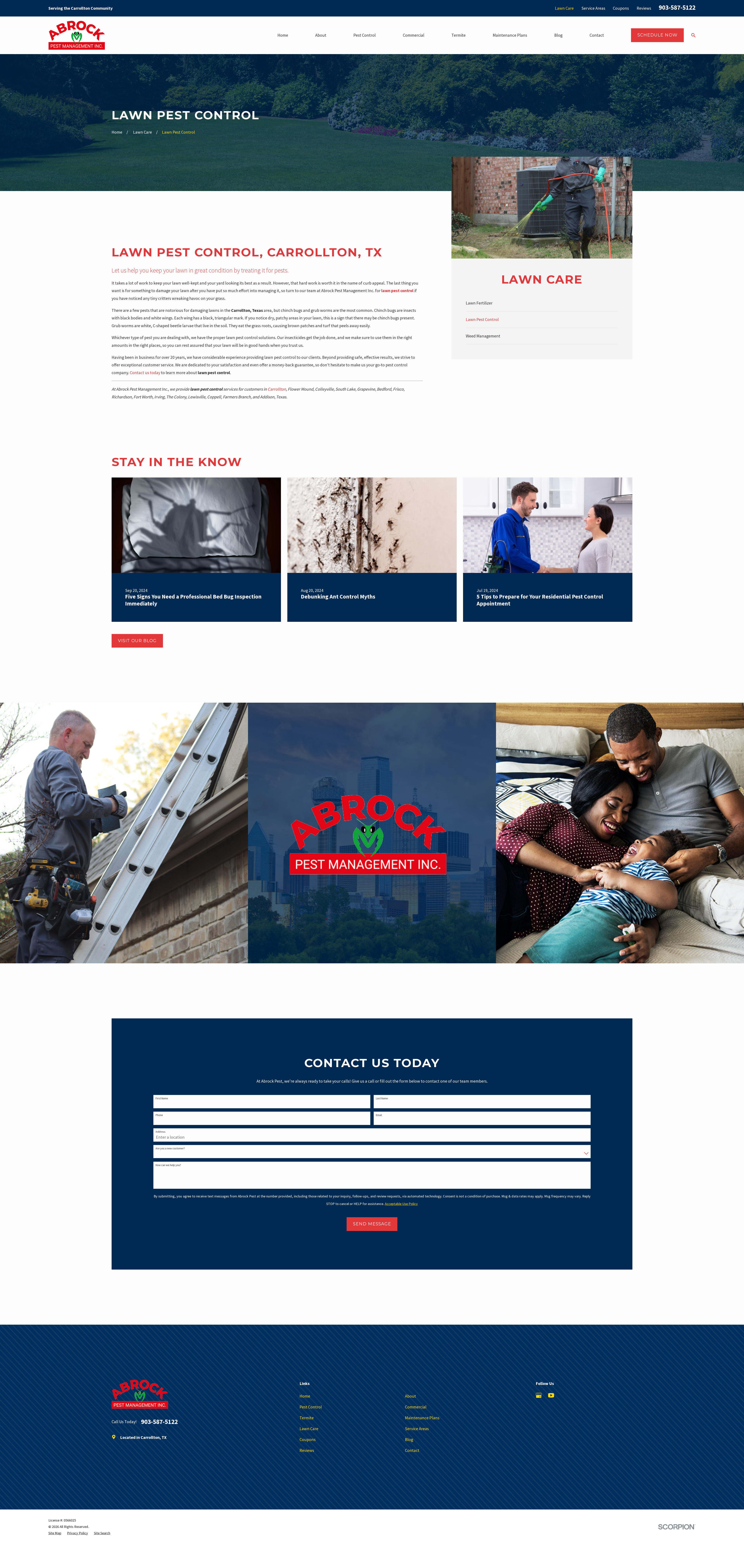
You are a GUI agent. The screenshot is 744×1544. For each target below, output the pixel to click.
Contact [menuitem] (597, 35)
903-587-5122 (677, 7)
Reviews (644, 8)
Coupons (621, 8)
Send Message (372, 1224)
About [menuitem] (320, 35)
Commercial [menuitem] (413, 35)
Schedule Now (657, 35)
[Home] (76, 35)
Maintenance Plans (422, 1417)
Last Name (382, 1098)
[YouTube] (551, 1395)
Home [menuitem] (282, 35)
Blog (409, 1439)
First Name (162, 1098)
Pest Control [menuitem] (364, 35)
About (410, 1396)
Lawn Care (564, 8)
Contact (412, 1450)
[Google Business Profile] (539, 1395)
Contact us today (145, 372)
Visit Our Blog (137, 640)
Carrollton (277, 389)
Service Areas (593, 8)
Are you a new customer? (170, 1148)
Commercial (415, 1407)
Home (305, 1396)
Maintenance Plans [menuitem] (510, 35)
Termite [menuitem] (458, 35)
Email (379, 1115)
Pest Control (311, 1407)
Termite (307, 1417)
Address (160, 1131)
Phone (159, 1115)
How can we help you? (168, 1165)
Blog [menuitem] (558, 35)
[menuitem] (542, 303)
